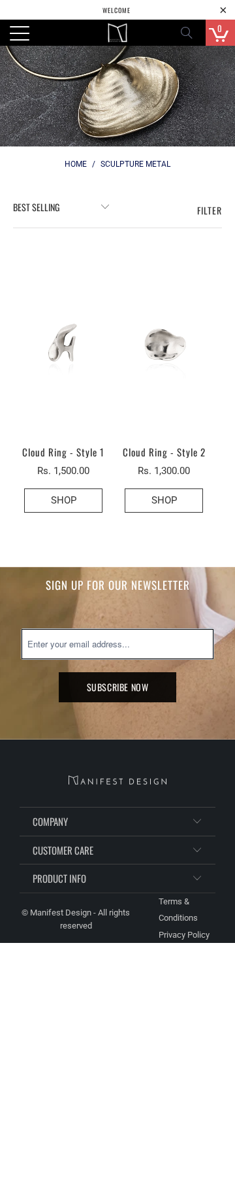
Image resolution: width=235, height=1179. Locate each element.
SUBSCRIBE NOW (118, 687)
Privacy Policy (184, 935)
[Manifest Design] (117, 33)
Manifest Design (60, 912)
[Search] (190, 33)
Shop (164, 500)
